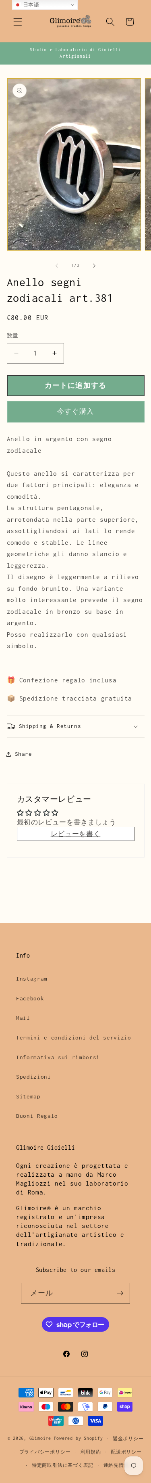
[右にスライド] (94, 265)
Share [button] (23, 754)
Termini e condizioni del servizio (73, 1037)
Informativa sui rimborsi (58, 1057)
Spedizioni (33, 1076)
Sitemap (28, 1096)
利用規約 (91, 1452)
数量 (13, 336)
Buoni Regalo (37, 1116)
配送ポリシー (126, 1452)
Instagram (32, 978)
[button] (17, 21)
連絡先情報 (116, 1465)
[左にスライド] (57, 265)
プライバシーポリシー (45, 1452)
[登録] (120, 1293)
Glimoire (40, 1438)
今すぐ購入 (75, 411)
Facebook (30, 998)
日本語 (30, 5)
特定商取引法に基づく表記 (62, 1465)
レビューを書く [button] (76, 833)
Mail (23, 1017)
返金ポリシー (128, 1438)
